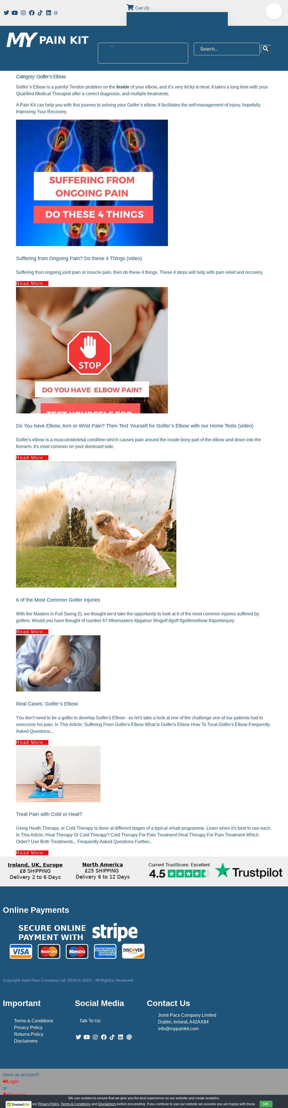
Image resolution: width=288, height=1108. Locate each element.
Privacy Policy (28, 1027)
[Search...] (227, 49)
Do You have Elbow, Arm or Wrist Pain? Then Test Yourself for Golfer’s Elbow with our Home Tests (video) (134, 426)
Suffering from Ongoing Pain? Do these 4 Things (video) (79, 258)
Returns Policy (28, 1034)
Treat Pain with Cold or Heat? (49, 814)
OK (266, 1104)
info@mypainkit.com (178, 1028)
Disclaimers (26, 1041)
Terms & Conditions (33, 1020)
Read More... (32, 283)
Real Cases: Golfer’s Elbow (47, 704)
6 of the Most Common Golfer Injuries (58, 600)
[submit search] (266, 49)
